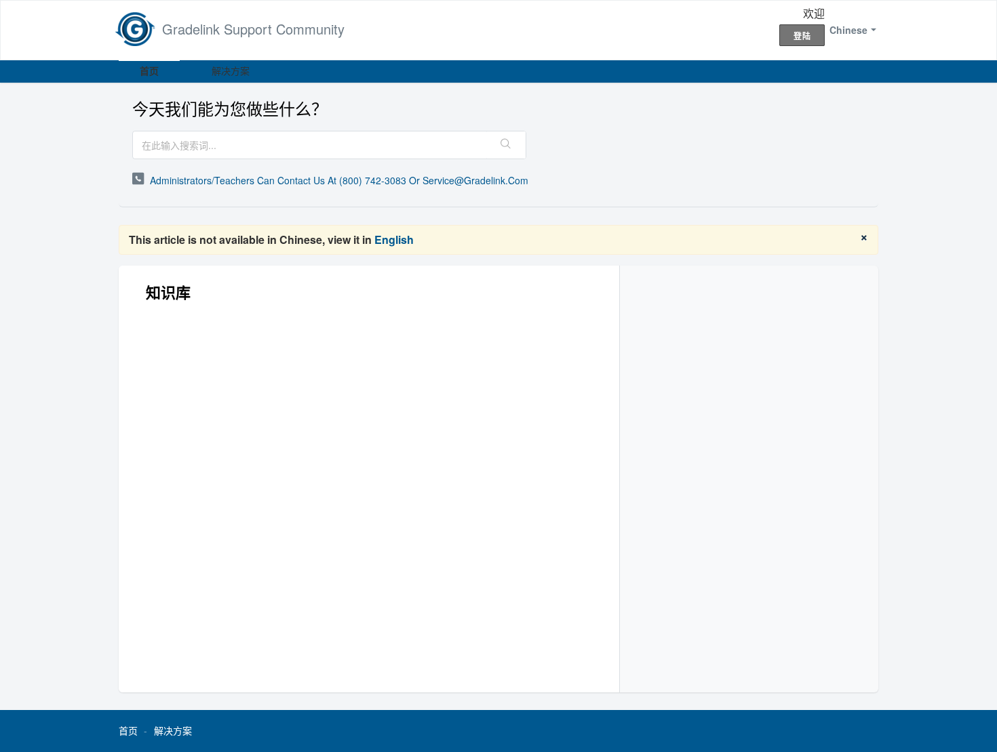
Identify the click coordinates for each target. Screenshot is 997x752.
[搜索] (506, 145)
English (394, 239)
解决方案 (231, 70)
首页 (149, 70)
